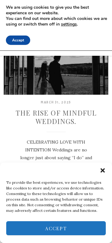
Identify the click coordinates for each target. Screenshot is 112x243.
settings (69, 24)
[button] (103, 170)
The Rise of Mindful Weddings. (56, 117)
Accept (56, 228)
